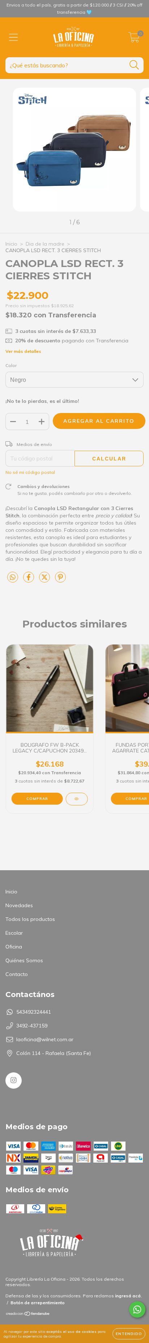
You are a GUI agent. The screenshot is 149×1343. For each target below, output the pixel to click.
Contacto (16, 974)
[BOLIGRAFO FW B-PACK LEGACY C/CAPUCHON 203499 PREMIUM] (76, 799)
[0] (134, 39)
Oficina (13, 946)
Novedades (19, 905)
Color (11, 365)
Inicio (11, 244)
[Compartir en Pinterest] (60, 580)
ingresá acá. (128, 1295)
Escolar (14, 933)
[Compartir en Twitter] (45, 580)
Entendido (129, 1333)
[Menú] (13, 37)
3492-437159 (31, 1025)
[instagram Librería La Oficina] (13, 1080)
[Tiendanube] (28, 1314)
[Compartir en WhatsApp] (12, 577)
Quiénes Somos (24, 960)
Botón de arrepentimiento (37, 1302)
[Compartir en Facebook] (29, 580)
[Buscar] (134, 65)
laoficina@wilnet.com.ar (44, 1039)
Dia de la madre (45, 244)
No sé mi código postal (30, 472)
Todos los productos (30, 919)
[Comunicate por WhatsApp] (137, 1309)
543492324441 (33, 1012)
